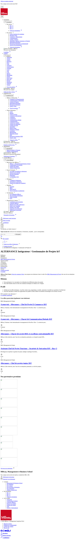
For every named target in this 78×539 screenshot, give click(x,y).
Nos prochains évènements (16, 195)
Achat (11, 111)
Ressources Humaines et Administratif (19, 43)
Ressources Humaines (15, 104)
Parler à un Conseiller (15, 206)
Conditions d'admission (15, 180)
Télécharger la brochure (15, 210)
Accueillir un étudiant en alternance (18, 171)
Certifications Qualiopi (12, 501)
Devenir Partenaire (14, 174)
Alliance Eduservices (15, 168)
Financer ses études (11, 503)
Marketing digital (14, 133)
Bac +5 (11, 28)
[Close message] (2, 7)
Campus (6, 53)
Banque (11, 113)
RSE (11, 135)
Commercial (13, 118)
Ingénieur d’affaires (14, 129)
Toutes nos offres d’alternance (11, 244)
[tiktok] (10, 531)
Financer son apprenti (15, 172)
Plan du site (6, 528)
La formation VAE (14, 177)
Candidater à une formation (16, 202)
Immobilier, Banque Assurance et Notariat (20, 41)
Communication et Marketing (17, 100)
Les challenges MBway (15, 194)
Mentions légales (8, 523)
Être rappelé (6, 238)
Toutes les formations (12, 497)
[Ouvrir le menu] (2, 16)
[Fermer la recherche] (2, 227)
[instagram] (4, 531)
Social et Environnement (16, 45)
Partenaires (12, 175)
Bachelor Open (13, 35)
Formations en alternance (16, 181)
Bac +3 (11, 27)
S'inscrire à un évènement (16, 208)
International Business (15, 42)
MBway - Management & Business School (20, 163)
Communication (13, 38)
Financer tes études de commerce (18, 183)
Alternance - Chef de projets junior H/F (16, 363)
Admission (9, 499)
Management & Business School (14, 483)
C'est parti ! (18, 234)
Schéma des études (14, 166)
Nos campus (10, 486)
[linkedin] (8, 531)
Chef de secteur (13, 114)
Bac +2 (11, 25)
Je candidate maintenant (6, 295)
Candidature (6, 222)
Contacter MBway (14, 203)
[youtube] (6, 531)
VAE (8, 506)
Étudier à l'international (12, 151)
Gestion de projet (14, 125)
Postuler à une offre (14, 207)
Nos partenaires (10, 488)
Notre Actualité (13, 197)
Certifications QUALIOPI (16, 165)
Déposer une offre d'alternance (17, 204)
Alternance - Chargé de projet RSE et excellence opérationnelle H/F (27, 334)
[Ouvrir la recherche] (2, 224)
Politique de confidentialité (10, 525)
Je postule (3, 271)
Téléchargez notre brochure (9, 218)
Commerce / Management (16, 37)
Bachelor (12, 186)
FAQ (11, 198)
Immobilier (12, 127)
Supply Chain (13, 106)
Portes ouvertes (6, 220)
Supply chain (13, 137)
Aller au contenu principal (7, 1)
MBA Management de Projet (54, 274)
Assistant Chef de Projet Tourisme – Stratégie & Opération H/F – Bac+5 (29, 348)
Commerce (12, 117)
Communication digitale (15, 120)
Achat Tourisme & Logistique (17, 34)
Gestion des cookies (8, 526)
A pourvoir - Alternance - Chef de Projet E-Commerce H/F (24, 304)
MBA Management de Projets (8, 259)
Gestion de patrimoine (15, 124)
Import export (13, 128)
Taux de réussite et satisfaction (17, 190)
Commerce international (15, 116)
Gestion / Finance (14, 39)
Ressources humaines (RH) (16, 136)
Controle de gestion (14, 122)
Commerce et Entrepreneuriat (17, 99)
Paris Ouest (3, 267)
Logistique (12, 131)
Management (13, 132)
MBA (11, 188)
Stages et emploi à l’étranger (13, 150)
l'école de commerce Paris (17, 274)
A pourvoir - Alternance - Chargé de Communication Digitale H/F (26, 319)
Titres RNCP (13, 189)
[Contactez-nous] (1, 236)
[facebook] (2, 531)
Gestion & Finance (14, 102)
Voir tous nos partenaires (6, 468)
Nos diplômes (10, 484)
